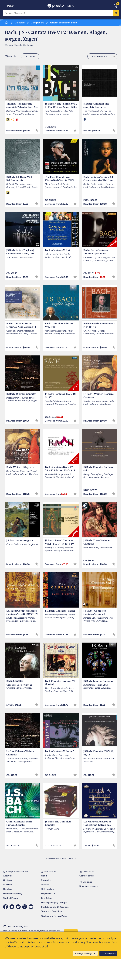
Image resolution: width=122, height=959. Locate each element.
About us (7, 875)
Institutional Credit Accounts (54, 907)
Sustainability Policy (12, 893)
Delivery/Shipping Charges (54, 902)
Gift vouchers (47, 889)
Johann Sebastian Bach (63, 22)
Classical (19, 22)
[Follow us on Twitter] (13, 906)
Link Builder (46, 898)
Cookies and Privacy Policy (54, 916)
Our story (7, 889)
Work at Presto (10, 898)
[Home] (6, 22)
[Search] (116, 13)
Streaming (46, 880)
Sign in (44, 875)
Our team (8, 880)
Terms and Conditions (51, 911)
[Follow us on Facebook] (6, 906)
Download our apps (88, 886)
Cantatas (28, 45)
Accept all (110, 953)
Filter (32, 56)
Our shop (7, 884)
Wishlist (45, 884)
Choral (17, 45)
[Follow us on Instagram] (25, 906)
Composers (37, 22)
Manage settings (83, 953)
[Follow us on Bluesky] (19, 906)
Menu (10, 5)
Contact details (86, 875)
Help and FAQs (48, 893)
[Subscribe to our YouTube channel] (32, 906)
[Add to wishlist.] (37, 130)
